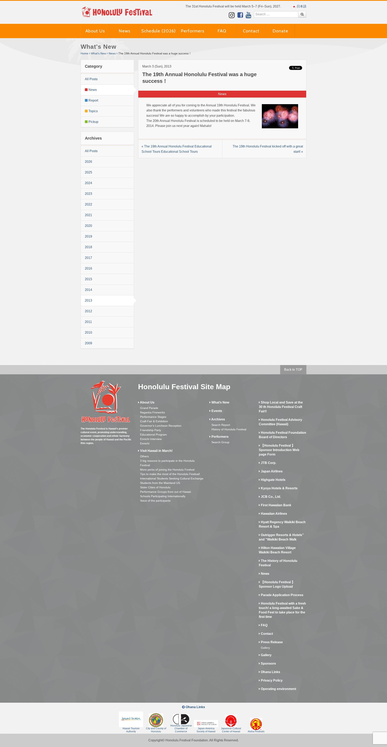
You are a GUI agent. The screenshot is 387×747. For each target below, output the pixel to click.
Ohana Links (270, 672)
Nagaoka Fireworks (152, 412)
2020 (88, 225)
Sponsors (268, 663)
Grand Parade (149, 408)
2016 (88, 268)
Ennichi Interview (151, 439)
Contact (251, 31)
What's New (98, 53)
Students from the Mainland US (160, 483)
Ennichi (144, 443)
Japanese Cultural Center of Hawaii (231, 730)
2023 (88, 193)
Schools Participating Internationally (162, 496)
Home (84, 53)
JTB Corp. (268, 463)
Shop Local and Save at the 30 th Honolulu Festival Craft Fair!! (281, 407)
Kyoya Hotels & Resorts (279, 488)
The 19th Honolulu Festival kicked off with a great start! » (268, 149)
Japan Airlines (271, 471)
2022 (88, 204)
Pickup (93, 121)
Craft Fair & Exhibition (154, 421)
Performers (192, 31)
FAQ (221, 31)
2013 (88, 300)
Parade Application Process (281, 595)
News (124, 31)
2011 (88, 322)
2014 (88, 290)
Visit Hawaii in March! (156, 450)
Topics (93, 111)
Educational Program (153, 434)
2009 (88, 343)
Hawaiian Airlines (273, 513)
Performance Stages (153, 416)
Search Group (220, 442)
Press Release (271, 642)
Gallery (265, 647)
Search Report (220, 424)
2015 (88, 279)
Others (144, 456)
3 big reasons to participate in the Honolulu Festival (167, 463)
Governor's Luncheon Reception (160, 425)
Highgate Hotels (272, 479)
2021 (88, 215)
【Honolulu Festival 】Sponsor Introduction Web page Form (279, 450)
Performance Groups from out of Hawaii (165, 491)
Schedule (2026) (158, 31)
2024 (88, 183)
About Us (95, 31)
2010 (88, 332)
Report (93, 100)
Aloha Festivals (256, 731)
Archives (218, 419)
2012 (88, 311)
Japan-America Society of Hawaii (206, 730)
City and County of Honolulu (156, 730)
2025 (88, 172)
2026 (88, 161)
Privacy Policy (271, 680)
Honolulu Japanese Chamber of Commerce (181, 728)
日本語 (301, 6)
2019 (88, 236)
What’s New (220, 402)
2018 (88, 247)
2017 (88, 257)
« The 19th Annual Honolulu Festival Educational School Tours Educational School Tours (176, 149)
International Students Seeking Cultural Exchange (171, 478)
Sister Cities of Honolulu (155, 487)
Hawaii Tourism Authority (131, 730)
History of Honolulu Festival (228, 429)
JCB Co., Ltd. (270, 496)
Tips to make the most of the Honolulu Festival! (170, 474)
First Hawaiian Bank (275, 505)
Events (216, 411)
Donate (280, 31)
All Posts (91, 79)
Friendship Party (150, 430)
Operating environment (278, 689)
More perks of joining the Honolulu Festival (167, 469)
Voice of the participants (155, 500)
